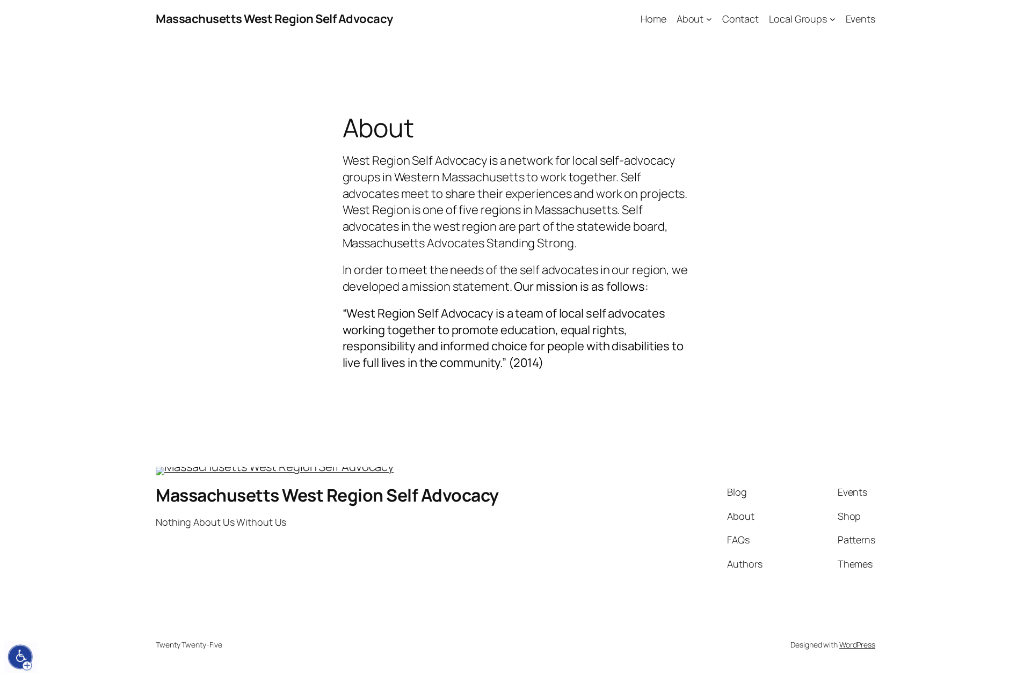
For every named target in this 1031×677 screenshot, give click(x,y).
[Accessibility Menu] (20, 657)
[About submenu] (709, 19)
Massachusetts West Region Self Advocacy (274, 19)
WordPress (857, 644)
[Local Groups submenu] (833, 19)
